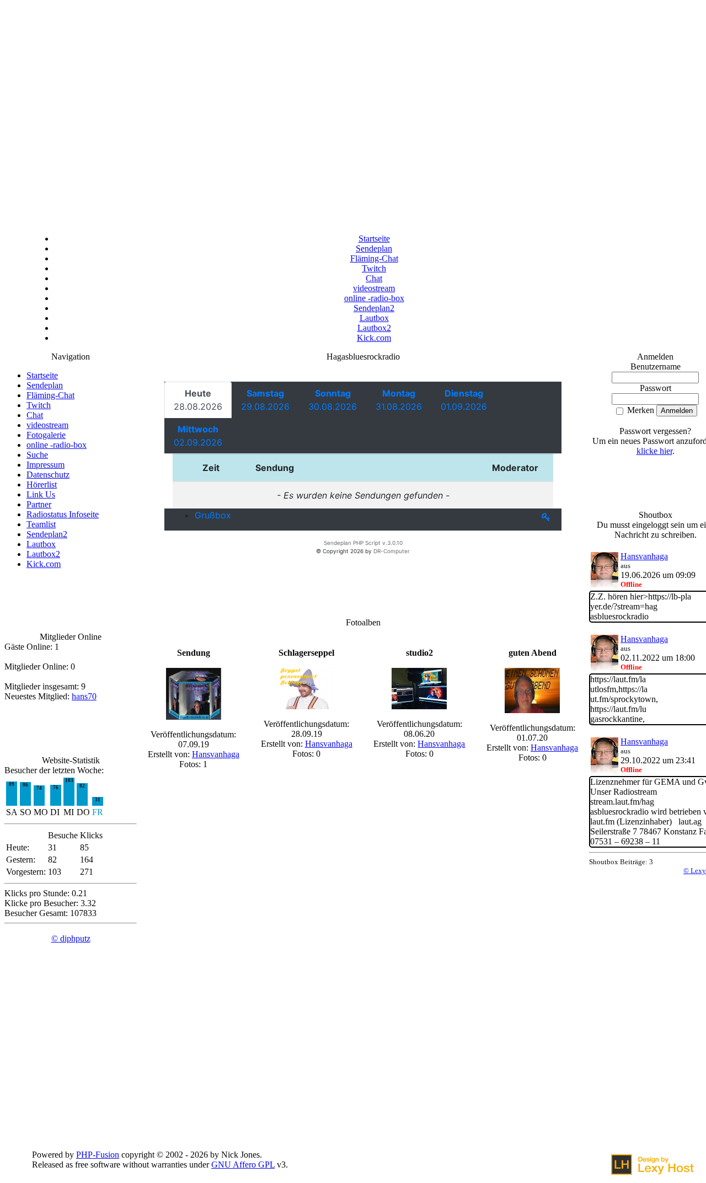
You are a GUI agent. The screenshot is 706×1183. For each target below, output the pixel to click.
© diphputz (70, 938)
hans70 (84, 696)
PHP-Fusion (97, 1154)
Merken (639, 410)
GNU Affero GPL (243, 1164)
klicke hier (654, 451)
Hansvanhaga (215, 754)
